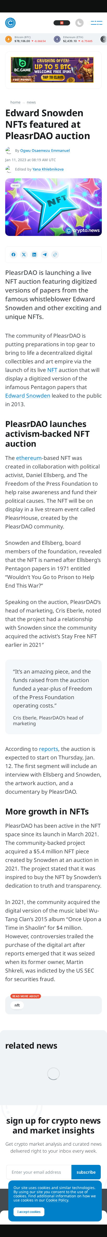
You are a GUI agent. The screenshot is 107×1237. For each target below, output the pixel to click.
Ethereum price (73, 39)
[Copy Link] (55, 255)
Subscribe (86, 1172)
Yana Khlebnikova (48, 169)
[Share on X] (24, 255)
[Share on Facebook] (13, 255)
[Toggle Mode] (79, 23)
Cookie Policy (57, 1200)
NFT (52, 369)
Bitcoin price (25, 39)
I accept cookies (29, 1211)
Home (15, 102)
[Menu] (96, 22)
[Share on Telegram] (45, 255)
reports (48, 748)
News (31, 102)
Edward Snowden (27, 395)
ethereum (28, 457)
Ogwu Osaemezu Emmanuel (45, 150)
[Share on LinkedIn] (34, 255)
